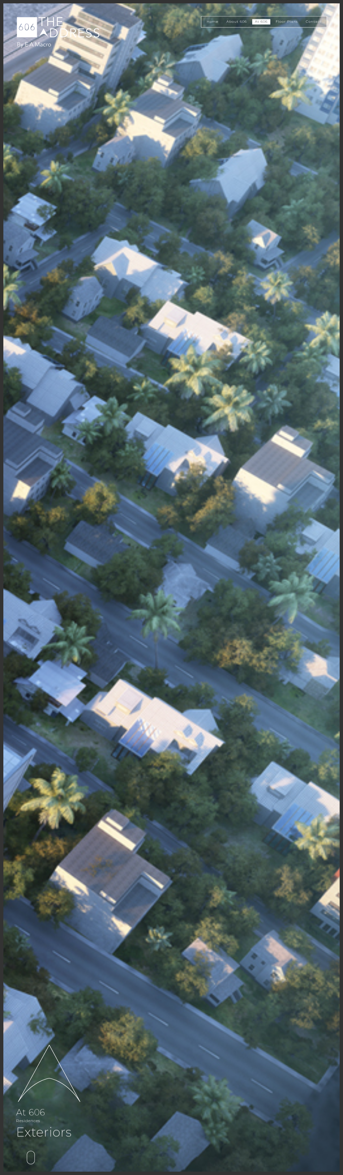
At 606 (261, 21)
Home (212, 21)
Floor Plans (287, 21)
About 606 (236, 21)
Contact (313, 21)
